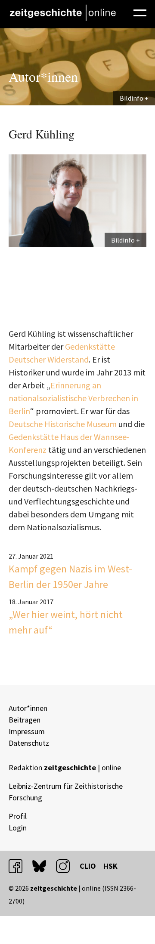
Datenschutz (29, 743)
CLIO (88, 866)
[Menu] (139, 11)
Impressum (27, 731)
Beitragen (24, 720)
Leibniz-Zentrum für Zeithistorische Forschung (66, 792)
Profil (18, 816)
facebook (19, 866)
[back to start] (62, 12)
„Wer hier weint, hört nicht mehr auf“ (66, 622)
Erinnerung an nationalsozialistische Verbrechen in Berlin (73, 398)
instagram (67, 866)
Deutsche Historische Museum (63, 423)
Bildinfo (131, 98)
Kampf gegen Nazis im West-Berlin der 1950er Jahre (70, 576)
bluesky (43, 866)
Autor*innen (28, 708)
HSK (110, 866)
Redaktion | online (65, 767)
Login (18, 828)
